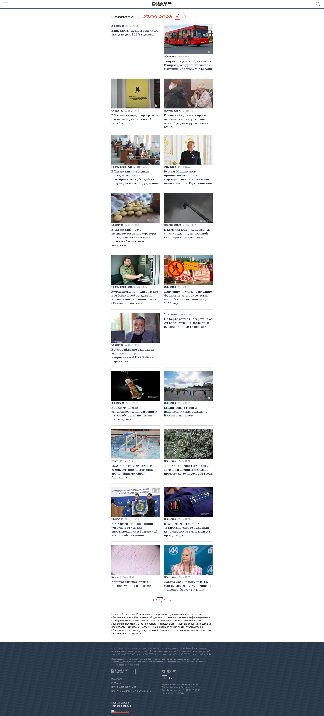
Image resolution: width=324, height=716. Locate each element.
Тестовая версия (121, 705)
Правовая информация (124, 687)
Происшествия (172, 110)
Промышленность (121, 166)
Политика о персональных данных (131, 691)
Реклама (116, 683)
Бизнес (115, 577)
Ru (164, 677)
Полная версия (120, 702)
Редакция (116, 679)
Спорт (114, 461)
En (170, 677)
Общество (170, 56)
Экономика (117, 25)
